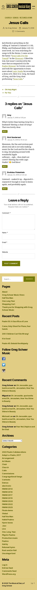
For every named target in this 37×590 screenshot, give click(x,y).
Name (5, 233)
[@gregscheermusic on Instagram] (18, 370)
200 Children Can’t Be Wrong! (15, 334)
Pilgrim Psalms (8, 535)
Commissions (8, 473)
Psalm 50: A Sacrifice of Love (15, 321)
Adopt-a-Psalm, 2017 (11, 455)
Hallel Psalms (8, 520)
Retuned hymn (26, 17)
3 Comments (20, 31)
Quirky (5, 544)
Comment (6, 213)
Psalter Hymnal (9, 66)
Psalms (5, 541)
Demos (16, 17)
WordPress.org (9, 574)
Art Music (6, 461)
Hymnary (19, 58)
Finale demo (7, 510)
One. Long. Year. (9, 532)
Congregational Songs (12, 477)
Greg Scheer (12, 28)
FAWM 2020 (7, 501)
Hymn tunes (7, 523)
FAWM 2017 (7, 495)
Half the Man (7, 298)
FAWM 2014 (7, 489)
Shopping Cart (8, 304)
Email (4, 242)
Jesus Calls (18, 79)
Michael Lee (7, 416)
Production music (10, 538)
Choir (4, 464)
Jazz (4, 526)
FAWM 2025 (7, 507)
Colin (4, 470)
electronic (6, 486)
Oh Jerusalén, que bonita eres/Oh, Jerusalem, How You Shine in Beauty (18, 388)
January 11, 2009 (28, 28)
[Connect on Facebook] (18, 358)
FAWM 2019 (7, 498)
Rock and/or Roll (9, 550)
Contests (6, 480)
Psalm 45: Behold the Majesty (15, 343)
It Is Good (6, 339)
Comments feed (9, 571)
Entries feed (7, 568)
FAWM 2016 (7, 492)
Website (5, 252)
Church (8, 17)
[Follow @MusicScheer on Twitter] (18, 364)
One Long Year (8, 301)
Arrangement (8, 458)
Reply (5, 131)
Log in (4, 565)
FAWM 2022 (7, 504)
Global (5, 513)
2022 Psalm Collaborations (14, 452)
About (4, 292)
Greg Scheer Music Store (13, 295)
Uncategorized (8, 553)
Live (4, 529)
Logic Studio (17, 71)
